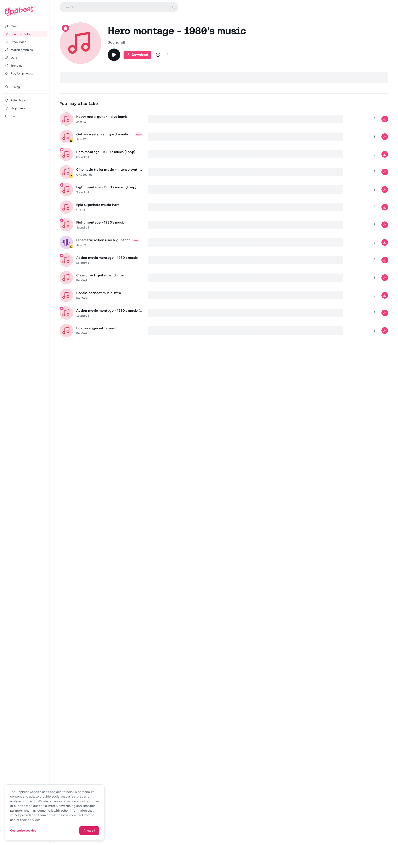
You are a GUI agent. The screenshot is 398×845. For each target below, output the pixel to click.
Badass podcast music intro (98, 293)
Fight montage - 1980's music (100, 222)
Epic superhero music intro (98, 205)
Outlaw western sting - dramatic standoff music (104, 134)
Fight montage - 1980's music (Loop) (106, 187)
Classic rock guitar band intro (100, 275)
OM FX (80, 210)
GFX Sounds (84, 174)
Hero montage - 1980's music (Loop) (105, 152)
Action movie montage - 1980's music (107, 257)
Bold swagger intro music (97, 328)
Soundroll (116, 42)
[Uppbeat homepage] (25, 11)
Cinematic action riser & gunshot (103, 240)
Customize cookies (23, 830)
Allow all (89, 830)
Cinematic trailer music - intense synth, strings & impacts (109, 169)
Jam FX (81, 122)
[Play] (114, 55)
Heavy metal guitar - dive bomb (101, 116)
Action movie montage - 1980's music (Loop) (109, 310)
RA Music (82, 280)
